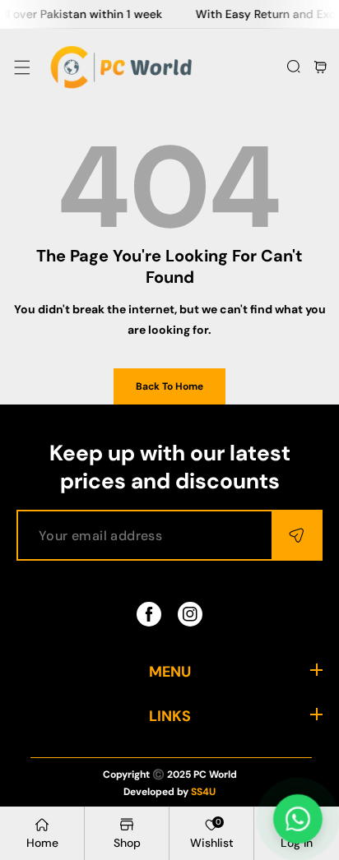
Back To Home (169, 386)
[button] (21, 67)
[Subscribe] (296, 535)
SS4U (203, 791)
